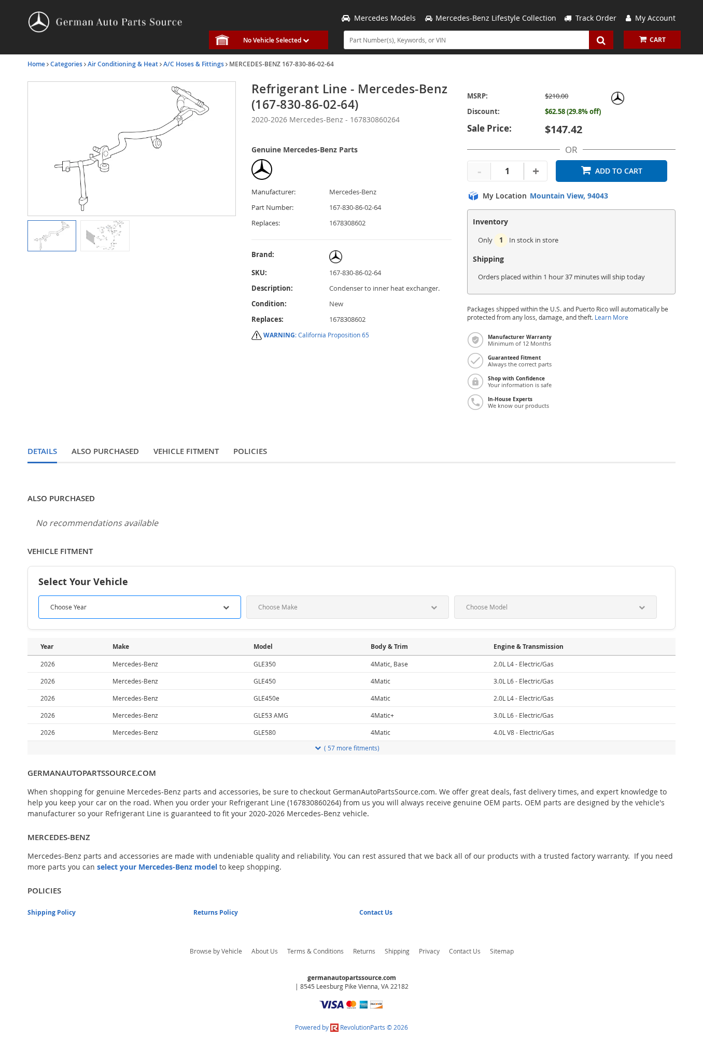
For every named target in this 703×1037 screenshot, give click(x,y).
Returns (364, 951)
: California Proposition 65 (316, 335)
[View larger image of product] (51, 235)
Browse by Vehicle (216, 951)
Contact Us (375, 912)
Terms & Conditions (315, 951)
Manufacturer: (273, 192)
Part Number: (272, 207)
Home (36, 64)
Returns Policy (215, 912)
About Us (264, 951)
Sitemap (502, 951)
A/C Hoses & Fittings (193, 64)
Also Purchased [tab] (105, 451)
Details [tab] (42, 451)
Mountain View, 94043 (569, 196)
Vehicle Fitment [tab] (186, 451)
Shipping (397, 951)
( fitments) (351, 748)
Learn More (611, 317)
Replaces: (265, 223)
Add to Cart (618, 171)
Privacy (429, 951)
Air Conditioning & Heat (123, 64)
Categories (66, 64)
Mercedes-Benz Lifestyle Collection (495, 18)
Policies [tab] (250, 451)
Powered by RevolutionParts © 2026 (351, 1027)
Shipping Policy (51, 912)
